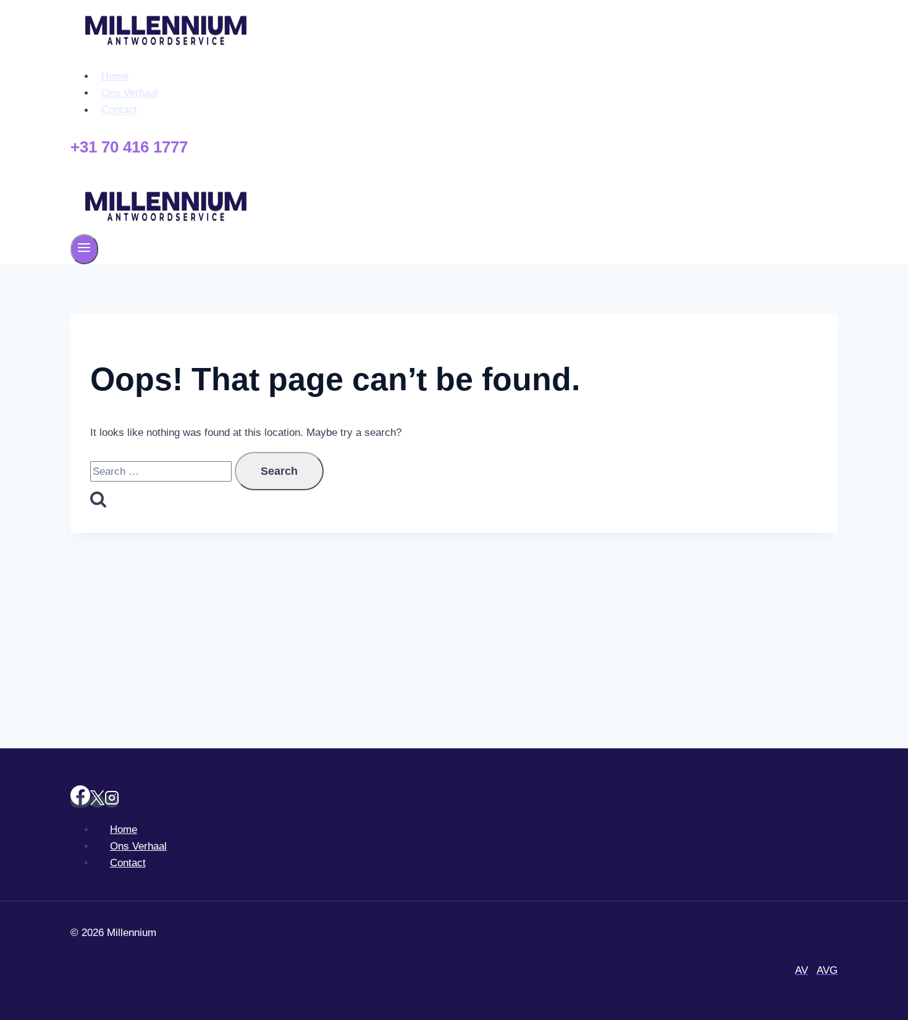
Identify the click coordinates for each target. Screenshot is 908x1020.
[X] (97, 801)
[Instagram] (111, 801)
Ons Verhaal (129, 93)
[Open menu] (84, 249)
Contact (119, 110)
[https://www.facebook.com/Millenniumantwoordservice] (80, 801)
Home (114, 76)
